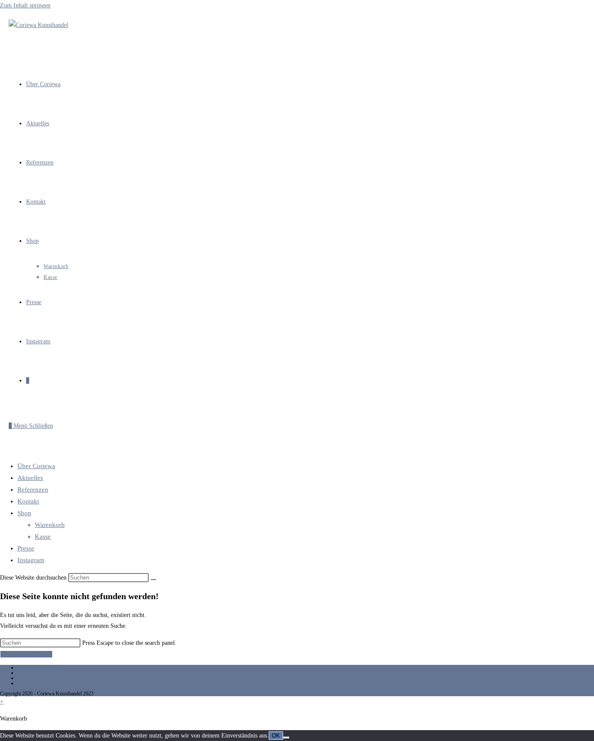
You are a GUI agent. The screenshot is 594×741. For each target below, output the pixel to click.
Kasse (43, 536)
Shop (24, 513)
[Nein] (286, 737)
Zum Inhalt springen (25, 5)
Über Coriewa (36, 466)
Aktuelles (30, 477)
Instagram (30, 560)
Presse (25, 548)
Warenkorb (50, 524)
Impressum (28, 673)
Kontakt (28, 501)
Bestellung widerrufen (40, 667)
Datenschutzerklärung (39, 678)
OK (276, 735)
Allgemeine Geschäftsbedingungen (53, 683)
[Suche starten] (153, 579)
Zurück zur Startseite (26, 654)
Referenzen (32, 489)
